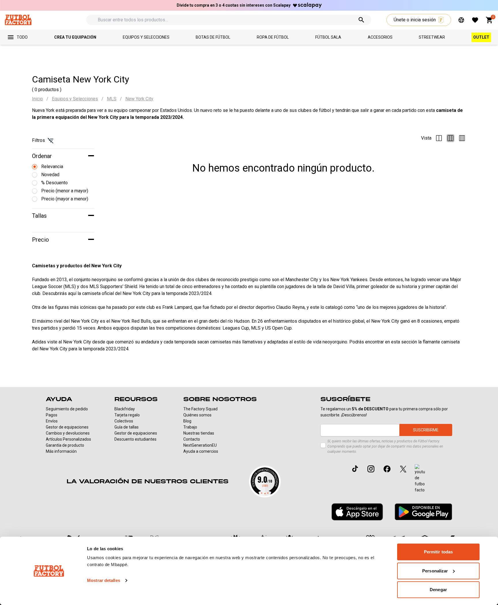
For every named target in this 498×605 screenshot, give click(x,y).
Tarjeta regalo (127, 415)
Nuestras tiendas (198, 433)
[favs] (475, 20)
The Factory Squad (200, 409)
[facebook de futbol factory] (387, 469)
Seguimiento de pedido (67, 409)
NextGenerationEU (200, 445)
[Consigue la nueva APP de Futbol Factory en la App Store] (357, 512)
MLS (111, 99)
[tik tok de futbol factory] (355, 468)
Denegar (438, 589)
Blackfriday (124, 409)
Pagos (51, 415)
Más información (61, 451)
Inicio (37, 99)
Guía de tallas (126, 427)
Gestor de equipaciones (67, 427)
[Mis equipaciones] (461, 20)
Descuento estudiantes (135, 439)
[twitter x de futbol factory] (403, 469)
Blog (187, 421)
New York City (139, 99)
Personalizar (435, 570)
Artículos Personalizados (68, 439)
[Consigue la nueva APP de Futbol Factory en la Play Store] (423, 511)
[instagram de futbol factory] (371, 469)
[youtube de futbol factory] (420, 478)
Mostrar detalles (103, 580)
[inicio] (18, 20)
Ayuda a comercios (200, 451)
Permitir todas (438, 551)
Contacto (191, 439)
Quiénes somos (197, 415)
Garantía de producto (65, 445)
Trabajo (190, 427)
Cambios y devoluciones (68, 433)
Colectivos (123, 421)
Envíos (52, 421)
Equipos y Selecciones (75, 99)
